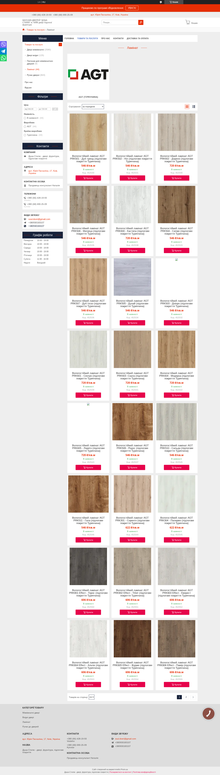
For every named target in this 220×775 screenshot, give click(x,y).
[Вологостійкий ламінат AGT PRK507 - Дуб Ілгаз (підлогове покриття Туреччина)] (88, 277)
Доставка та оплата (138, 38)
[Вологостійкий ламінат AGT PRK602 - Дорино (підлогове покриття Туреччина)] (177, 132)
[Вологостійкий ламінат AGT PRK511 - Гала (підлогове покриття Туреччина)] (88, 494)
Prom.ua (124, 769)
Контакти (118, 38)
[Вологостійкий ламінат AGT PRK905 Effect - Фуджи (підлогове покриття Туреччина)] (132, 638)
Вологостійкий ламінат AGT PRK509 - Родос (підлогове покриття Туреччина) (132, 448)
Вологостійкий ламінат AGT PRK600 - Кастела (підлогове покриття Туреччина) (132, 231)
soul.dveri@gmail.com (39, 219)
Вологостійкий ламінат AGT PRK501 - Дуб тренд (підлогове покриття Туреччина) (88, 159)
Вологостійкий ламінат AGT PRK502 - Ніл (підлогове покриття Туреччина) (132, 159)
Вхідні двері (28, 717)
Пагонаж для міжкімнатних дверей (40, 62)
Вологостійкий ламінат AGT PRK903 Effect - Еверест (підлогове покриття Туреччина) (176, 593)
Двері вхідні (32, 55)
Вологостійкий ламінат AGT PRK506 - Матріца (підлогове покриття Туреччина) (88, 231)
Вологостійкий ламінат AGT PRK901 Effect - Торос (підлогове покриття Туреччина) (88, 593)
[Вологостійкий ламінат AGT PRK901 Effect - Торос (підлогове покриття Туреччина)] (88, 566)
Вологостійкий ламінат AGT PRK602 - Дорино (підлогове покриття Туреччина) (176, 159)
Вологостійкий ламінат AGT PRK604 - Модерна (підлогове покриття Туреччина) (176, 376)
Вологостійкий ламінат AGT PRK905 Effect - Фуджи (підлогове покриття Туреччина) (132, 665)
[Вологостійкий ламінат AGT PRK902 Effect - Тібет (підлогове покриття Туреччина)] (132, 566)
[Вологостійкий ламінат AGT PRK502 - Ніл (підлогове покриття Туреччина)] (132, 132)
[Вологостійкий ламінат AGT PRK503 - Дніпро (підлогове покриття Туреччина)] (177, 277)
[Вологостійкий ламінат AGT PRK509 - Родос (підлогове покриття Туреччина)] (132, 421)
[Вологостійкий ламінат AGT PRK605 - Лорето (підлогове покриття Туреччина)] (88, 421)
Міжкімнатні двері (31, 712)
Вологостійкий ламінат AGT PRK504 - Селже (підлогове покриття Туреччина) (176, 231)
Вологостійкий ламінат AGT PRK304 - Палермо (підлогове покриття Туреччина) (176, 521)
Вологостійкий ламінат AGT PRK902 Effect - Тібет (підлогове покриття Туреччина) (132, 593)
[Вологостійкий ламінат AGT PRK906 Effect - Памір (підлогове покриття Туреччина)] (177, 638)
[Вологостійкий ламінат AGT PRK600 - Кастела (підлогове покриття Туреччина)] (132, 204)
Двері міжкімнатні (35, 49)
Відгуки (28, 87)
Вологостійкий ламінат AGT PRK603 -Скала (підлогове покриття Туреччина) (132, 376)
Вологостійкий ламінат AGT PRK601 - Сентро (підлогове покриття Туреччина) (88, 376)
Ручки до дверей (30, 726)
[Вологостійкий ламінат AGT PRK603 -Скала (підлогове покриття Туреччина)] (132, 349)
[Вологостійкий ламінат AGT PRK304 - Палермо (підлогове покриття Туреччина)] (177, 494)
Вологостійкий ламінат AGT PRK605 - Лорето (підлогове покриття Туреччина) (88, 448)
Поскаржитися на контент (121, 772)
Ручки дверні (33, 75)
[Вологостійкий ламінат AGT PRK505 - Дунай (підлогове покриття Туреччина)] (132, 277)
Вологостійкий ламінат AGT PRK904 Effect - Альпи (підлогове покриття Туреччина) (88, 665)
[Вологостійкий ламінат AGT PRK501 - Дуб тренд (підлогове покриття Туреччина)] (88, 132)
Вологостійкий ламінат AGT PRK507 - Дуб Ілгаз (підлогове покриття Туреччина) (88, 304)
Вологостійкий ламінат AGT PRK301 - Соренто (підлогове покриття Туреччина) (132, 521)
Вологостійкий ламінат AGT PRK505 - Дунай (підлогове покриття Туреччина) (132, 304)
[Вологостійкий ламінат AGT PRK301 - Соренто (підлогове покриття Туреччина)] (132, 494)
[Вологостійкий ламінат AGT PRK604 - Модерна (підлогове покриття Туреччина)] (177, 349)
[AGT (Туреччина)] (88, 74)
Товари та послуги (36, 30)
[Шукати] (140, 22)
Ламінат (31, 69)
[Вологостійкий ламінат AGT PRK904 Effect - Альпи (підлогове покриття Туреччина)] (88, 638)
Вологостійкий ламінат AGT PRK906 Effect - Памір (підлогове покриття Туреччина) (176, 665)
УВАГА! (132, 8)
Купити (89, 178)
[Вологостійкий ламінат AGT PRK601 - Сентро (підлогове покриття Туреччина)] (88, 349)
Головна (69, 38)
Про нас (105, 38)
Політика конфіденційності (144, 772)
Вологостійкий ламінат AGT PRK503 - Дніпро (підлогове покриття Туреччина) (176, 304)
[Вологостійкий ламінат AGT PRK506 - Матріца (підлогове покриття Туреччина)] (88, 204)
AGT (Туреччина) (88, 97)
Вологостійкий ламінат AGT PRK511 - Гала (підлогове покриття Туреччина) (88, 521)
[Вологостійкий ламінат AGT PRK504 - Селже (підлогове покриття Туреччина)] (177, 204)
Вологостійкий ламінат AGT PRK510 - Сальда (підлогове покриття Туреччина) (176, 448)
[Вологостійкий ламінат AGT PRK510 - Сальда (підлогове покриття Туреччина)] (177, 421)
